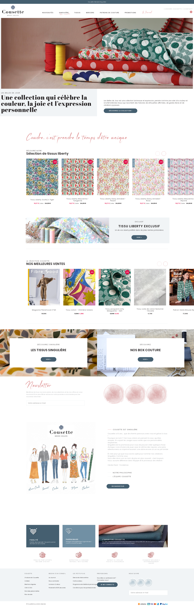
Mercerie (90, 13)
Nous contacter (54, 581)
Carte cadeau (77, 581)
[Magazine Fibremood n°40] (44, 287)
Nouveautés (47, 13)
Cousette (28, 573)
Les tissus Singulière (48, 350)
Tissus (77, 13)
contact (188, 9)
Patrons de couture (109, 13)
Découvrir (44, 317)
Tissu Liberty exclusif (139, 226)
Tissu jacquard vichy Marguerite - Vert (114, 310)
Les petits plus (79, 573)
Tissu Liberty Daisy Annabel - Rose (148, 200)
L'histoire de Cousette (32, 577)
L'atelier (27, 581)
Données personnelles (32, 591)
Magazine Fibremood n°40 (44, 310)
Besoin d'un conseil (57, 573)
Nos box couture (145, 350)
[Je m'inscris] (82, 403)
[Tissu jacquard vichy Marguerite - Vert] (115, 287)
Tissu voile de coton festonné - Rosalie (150, 310)
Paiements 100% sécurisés (57, 587)
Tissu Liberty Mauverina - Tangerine (77, 200)
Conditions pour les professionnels (84, 587)
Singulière (64, 13)
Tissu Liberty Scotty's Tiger (42, 200)
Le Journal (147, 12)
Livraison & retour (54, 584)
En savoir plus (118, 486)
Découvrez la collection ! (120, 111)
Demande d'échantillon (80, 577)
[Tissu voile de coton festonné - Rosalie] (150, 287)
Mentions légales (30, 584)
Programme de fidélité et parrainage (85, 584)
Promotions (130, 13)
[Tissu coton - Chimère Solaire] (79, 287)
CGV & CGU (28, 587)
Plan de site (28, 594)
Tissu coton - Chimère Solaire (79, 310)
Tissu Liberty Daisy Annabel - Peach (113, 200)
